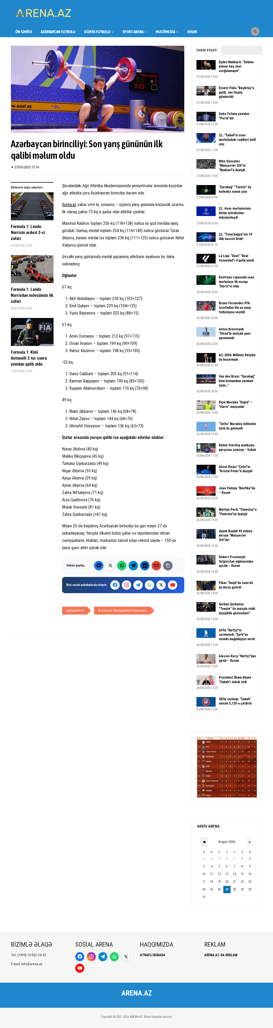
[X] (161, 585)
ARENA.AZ (136, 993)
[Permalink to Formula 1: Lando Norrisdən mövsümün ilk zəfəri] (32, 270)
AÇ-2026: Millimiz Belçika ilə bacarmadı (237, 357)
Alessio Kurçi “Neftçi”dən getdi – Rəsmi (237, 658)
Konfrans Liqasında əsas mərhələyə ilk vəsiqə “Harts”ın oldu (236, 281)
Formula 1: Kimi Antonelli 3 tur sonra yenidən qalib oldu (29, 358)
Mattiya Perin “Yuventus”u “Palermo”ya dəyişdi (238, 511)
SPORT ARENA (133, 31)
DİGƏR (192, 31)
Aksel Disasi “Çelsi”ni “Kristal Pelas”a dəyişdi (235, 469)
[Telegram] (133, 565)
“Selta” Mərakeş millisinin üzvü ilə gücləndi (237, 426)
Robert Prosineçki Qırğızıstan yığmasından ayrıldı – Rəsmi (236, 561)
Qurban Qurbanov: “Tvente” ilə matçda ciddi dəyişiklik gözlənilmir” (237, 608)
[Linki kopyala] (168, 565)
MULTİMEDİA (165, 31)
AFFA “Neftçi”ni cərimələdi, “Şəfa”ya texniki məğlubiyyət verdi (237, 634)
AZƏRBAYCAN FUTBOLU (58, 31)
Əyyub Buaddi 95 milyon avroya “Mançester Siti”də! (235, 535)
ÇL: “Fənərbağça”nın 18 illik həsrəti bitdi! (235, 236)
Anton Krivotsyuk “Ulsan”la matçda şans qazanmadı (235, 333)
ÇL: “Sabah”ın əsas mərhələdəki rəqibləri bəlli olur (237, 139)
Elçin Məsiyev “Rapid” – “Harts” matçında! (235, 404)
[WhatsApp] (121, 565)
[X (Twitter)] (110, 565)
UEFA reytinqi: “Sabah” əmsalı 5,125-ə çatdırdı (235, 701)
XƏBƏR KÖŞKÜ (206, 50)
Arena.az (69, 204)
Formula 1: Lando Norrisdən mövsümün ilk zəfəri (32, 295)
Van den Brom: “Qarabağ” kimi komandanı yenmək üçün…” (237, 380)
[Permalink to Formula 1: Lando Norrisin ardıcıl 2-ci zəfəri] (32, 208)
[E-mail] (156, 565)
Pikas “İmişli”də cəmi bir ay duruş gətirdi (236, 585)
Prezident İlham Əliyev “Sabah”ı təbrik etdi (235, 679)
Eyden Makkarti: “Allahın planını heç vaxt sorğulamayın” (236, 66)
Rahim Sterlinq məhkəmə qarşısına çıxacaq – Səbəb (237, 447)
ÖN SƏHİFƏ (23, 31)
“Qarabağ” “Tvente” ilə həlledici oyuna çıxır (235, 189)
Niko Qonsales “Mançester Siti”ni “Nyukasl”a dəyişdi (232, 165)
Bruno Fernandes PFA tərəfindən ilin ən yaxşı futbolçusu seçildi (235, 307)
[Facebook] (98, 565)
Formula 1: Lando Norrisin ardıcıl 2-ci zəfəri (28, 232)
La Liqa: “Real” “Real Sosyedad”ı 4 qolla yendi (236, 258)
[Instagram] (126, 585)
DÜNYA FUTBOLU (97, 31)
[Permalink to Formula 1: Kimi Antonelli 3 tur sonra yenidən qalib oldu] (32, 333)
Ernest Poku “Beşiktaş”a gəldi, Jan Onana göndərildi (236, 92)
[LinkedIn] (145, 565)
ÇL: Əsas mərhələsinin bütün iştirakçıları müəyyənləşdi (235, 212)
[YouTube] (172, 585)
